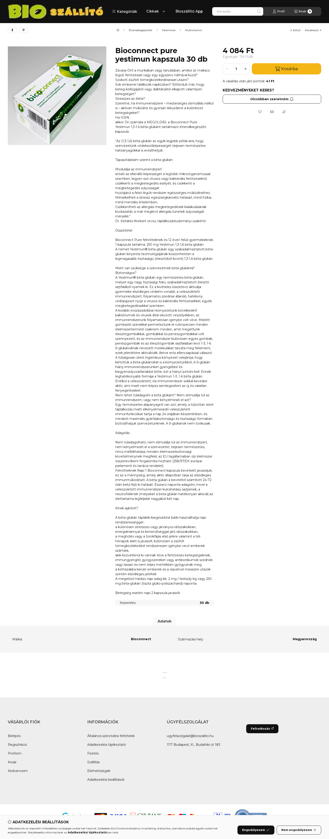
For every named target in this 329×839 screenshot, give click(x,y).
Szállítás (93, 762)
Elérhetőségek (98, 771)
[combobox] (237, 11)
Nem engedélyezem (296, 830)
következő (312, 30)
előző (297, 30)
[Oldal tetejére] (310, 808)
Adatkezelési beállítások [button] (105, 780)
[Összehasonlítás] (284, 112)
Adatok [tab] (164, 621)
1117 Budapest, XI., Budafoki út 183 (193, 745)
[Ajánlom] (272, 112)
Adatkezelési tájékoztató (106, 745)
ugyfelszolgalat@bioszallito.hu (190, 736)
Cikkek (152, 11)
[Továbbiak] (164, 11)
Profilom (14, 753)
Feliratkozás (260, 728)
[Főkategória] (118, 30)
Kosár (12, 762)
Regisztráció (17, 745)
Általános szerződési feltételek (111, 736)
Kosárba (289, 68)
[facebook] (12, 30)
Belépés (14, 736)
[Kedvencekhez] (260, 112)
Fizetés (93, 753)
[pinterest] (23, 30)
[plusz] (245, 68)
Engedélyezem (253, 830)
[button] (124, 11)
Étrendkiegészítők (140, 30)
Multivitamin (193, 30)
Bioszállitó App (189, 11)
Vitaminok (168, 30)
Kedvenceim (18, 771)
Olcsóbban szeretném (269, 99)
